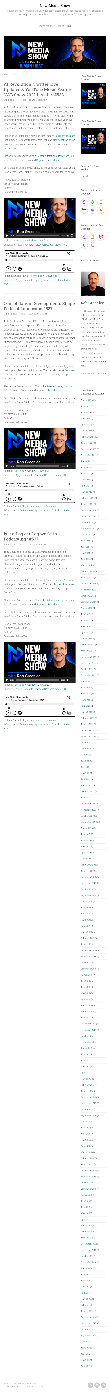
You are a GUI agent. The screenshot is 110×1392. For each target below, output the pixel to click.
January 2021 (87, 797)
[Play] (7, 235)
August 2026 (87, 400)
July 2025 (85, 467)
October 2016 (87, 1109)
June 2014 (85, 1280)
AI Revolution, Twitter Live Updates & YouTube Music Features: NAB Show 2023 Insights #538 (39, 89)
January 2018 (87, 1017)
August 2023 (87, 608)
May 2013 (85, 1360)
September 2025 (89, 455)
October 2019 (87, 889)
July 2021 (85, 761)
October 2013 (87, 1329)
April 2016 (85, 1146)
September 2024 (89, 528)
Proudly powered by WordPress (20, 1383)
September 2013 (88, 1335)
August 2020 (87, 828)
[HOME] (97, 1385)
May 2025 (85, 479)
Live (69, 26)
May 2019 (85, 919)
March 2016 (86, 1152)
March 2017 (86, 1078)
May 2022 (85, 699)
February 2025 (88, 498)
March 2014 (86, 1298)
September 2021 (88, 748)
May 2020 (85, 846)
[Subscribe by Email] (92, 210)
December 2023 (88, 583)
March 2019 (86, 932)
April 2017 (85, 1072)
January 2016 (87, 1164)
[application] (40, 218)
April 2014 (85, 1292)
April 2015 (85, 1219)
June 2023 (86, 620)
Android (39, 244)
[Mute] (67, 235)
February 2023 (88, 644)
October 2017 (87, 1036)
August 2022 (87, 681)
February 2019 (87, 938)
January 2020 (87, 871)
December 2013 (88, 1317)
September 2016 (88, 1115)
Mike (23, 100)
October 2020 (87, 815)
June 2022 (86, 693)
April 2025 (86, 485)
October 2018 (87, 962)
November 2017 (88, 1029)
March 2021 (86, 785)
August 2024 (87, 534)
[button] (39, 218)
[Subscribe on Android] (100, 202)
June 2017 (85, 1060)
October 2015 (87, 1182)
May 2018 (85, 993)
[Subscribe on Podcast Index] (84, 210)
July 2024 (85, 540)
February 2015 (87, 1231)
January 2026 (87, 443)
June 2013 (85, 1353)
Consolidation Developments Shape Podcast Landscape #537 (39, 305)
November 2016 (88, 1103)
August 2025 (87, 461)
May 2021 (85, 773)
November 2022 (88, 663)
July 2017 (85, 1054)
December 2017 (88, 1023)
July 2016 (85, 1127)
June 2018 (85, 987)
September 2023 (89, 601)
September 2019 (88, 895)
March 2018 (86, 1005)
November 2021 (88, 736)
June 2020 (86, 840)
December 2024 (88, 510)
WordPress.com (35, 1386)
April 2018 (85, 999)
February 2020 (88, 864)
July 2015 (85, 1201)
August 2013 (86, 1341)
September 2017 (88, 1042)
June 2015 (85, 1207)
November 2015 (88, 1176)
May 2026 (85, 418)
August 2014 (86, 1268)
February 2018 (87, 1011)
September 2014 (88, 1262)
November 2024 (88, 516)
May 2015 (85, 1213)
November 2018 (88, 956)
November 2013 (88, 1323)
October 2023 (87, 595)
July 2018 (85, 981)
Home (61, 26)
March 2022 (86, 711)
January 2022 (87, 724)
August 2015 (86, 1194)
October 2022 (87, 669)
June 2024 (86, 546)
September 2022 (89, 675)
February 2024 (88, 571)
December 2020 (88, 803)
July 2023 (85, 614)
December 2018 (88, 950)
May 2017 (85, 1066)
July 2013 (85, 1347)
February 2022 (88, 718)
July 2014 (85, 1274)
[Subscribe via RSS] (100, 210)
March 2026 (86, 430)
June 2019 (85, 913)
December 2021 (88, 730)
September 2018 (88, 968)
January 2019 (87, 944)
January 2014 (87, 1311)
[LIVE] (103, 1385)
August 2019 (86, 901)
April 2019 (85, 925)
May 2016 (85, 1140)
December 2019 (88, 877)
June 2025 (86, 473)
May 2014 (85, 1286)
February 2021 (87, 791)
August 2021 (86, 754)
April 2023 (86, 632)
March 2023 (86, 638)
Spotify (39, 280)
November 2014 (88, 1250)
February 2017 (87, 1084)
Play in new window (25, 240)
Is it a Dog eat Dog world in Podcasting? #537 (30, 536)
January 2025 (87, 504)
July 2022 (85, 687)
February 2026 (88, 436)
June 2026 (86, 412)
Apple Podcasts (24, 244)
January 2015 (87, 1237)
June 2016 (85, 1133)
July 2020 (85, 834)
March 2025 (86, 491)
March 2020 (86, 858)
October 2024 (87, 522)
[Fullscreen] (72, 235)
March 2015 (86, 1225)
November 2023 (88, 589)
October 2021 (87, 742)
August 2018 (86, 974)
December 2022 (88, 657)
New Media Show (55, 5)
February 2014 (87, 1305)
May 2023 (85, 626)
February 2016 (87, 1158)
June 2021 (85, 767)
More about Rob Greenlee (93, 373)
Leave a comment (38, 100)
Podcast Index (53, 244)
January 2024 (87, 577)
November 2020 (88, 809)
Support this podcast (48, 160)
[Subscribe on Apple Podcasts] (84, 202)
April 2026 (86, 424)
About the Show (47, 26)
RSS (65, 244)
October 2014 (87, 1256)
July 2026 (85, 406)
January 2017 (87, 1091)
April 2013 (85, 1366)
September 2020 (89, 822)
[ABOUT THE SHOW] (90, 1385)
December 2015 (88, 1170)
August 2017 (86, 1048)
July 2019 (85, 907)
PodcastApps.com (65, 135)
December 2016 (88, 1097)
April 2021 (85, 779)
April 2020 (86, 852)
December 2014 (88, 1243)
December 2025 (88, 449)
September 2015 (88, 1188)
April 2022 (86, 705)
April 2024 (86, 559)
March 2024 (86, 565)
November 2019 (88, 883)
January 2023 (87, 650)
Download (43, 240)
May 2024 (85, 553)
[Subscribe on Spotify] (92, 202)
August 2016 (86, 1121)
